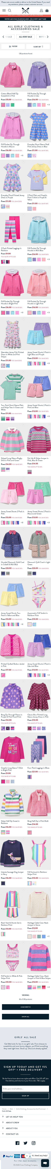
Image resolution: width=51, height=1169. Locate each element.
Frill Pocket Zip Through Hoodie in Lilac (36, 95)
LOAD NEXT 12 (25, 1007)
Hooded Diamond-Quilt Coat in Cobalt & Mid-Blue (12, 563)
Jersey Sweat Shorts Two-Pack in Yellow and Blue (11, 614)
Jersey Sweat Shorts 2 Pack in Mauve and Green (39, 512)
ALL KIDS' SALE (25, 36)
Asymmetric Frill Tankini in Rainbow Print (37, 614)
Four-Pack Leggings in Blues (38, 768)
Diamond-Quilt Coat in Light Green (38, 563)
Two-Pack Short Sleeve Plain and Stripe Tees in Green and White (12, 407)
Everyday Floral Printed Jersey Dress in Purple (12, 196)
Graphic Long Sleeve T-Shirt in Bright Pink (12, 769)
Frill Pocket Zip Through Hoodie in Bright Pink (10, 302)
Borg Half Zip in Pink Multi (37, 821)
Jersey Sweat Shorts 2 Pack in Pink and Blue (39, 406)
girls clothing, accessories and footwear (31, 1109)
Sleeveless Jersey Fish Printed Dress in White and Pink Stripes (12, 354)
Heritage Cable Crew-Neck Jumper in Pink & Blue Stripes (39, 977)
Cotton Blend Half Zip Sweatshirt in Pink (9, 95)
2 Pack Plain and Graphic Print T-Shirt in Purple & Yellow (37, 197)
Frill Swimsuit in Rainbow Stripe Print (37, 873)
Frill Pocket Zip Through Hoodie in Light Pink (36, 302)
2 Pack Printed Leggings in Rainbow (11, 249)
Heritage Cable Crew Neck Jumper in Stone (37, 924)
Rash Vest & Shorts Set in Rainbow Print (11, 924)
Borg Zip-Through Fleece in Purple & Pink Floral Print (11, 716)
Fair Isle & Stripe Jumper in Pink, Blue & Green (37, 459)
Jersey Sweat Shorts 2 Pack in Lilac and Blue (39, 665)
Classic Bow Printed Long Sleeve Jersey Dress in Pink (37, 716)
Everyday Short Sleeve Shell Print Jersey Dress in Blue (38, 145)
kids (11, 1109)
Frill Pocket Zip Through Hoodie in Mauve (10, 145)
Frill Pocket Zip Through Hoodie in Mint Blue (36, 249)
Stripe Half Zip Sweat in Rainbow (10, 822)
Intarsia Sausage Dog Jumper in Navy (12, 873)
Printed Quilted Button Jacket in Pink (12, 665)
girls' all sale (6, 1111)
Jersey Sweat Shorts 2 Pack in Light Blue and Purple (39, 353)
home (4, 1109)
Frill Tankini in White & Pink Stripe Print (11, 977)
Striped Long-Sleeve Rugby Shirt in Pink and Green (11, 459)
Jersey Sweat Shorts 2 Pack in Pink (12, 512)
